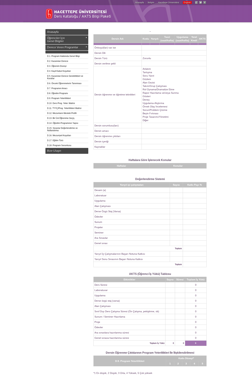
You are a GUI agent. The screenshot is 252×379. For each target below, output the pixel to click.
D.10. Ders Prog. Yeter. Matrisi (61, 103)
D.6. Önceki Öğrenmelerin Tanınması (64, 83)
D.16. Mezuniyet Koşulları (59, 135)
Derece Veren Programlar (62, 47)
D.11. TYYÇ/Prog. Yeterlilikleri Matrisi (64, 108)
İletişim (151, 2)
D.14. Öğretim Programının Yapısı (62, 123)
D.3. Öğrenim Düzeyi (57, 66)
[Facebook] (196, 4)
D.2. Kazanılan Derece (57, 61)
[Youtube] (204, 4)
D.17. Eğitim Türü (55, 140)
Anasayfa (139, 2)
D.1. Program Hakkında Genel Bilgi (63, 56)
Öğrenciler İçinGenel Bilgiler (56, 40)
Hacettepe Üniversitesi (168, 2)
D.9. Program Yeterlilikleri (59, 98)
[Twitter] (200, 4)
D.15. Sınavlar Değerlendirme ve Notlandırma (62, 129)
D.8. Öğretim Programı (57, 93)
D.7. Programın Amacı (57, 88)
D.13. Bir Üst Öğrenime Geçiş (60, 118)
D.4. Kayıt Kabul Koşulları (59, 71)
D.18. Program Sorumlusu (59, 145)
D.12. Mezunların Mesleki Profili (62, 113)
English (187, 2)
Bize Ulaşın (54, 150)
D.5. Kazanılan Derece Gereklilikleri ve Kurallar (65, 77)
